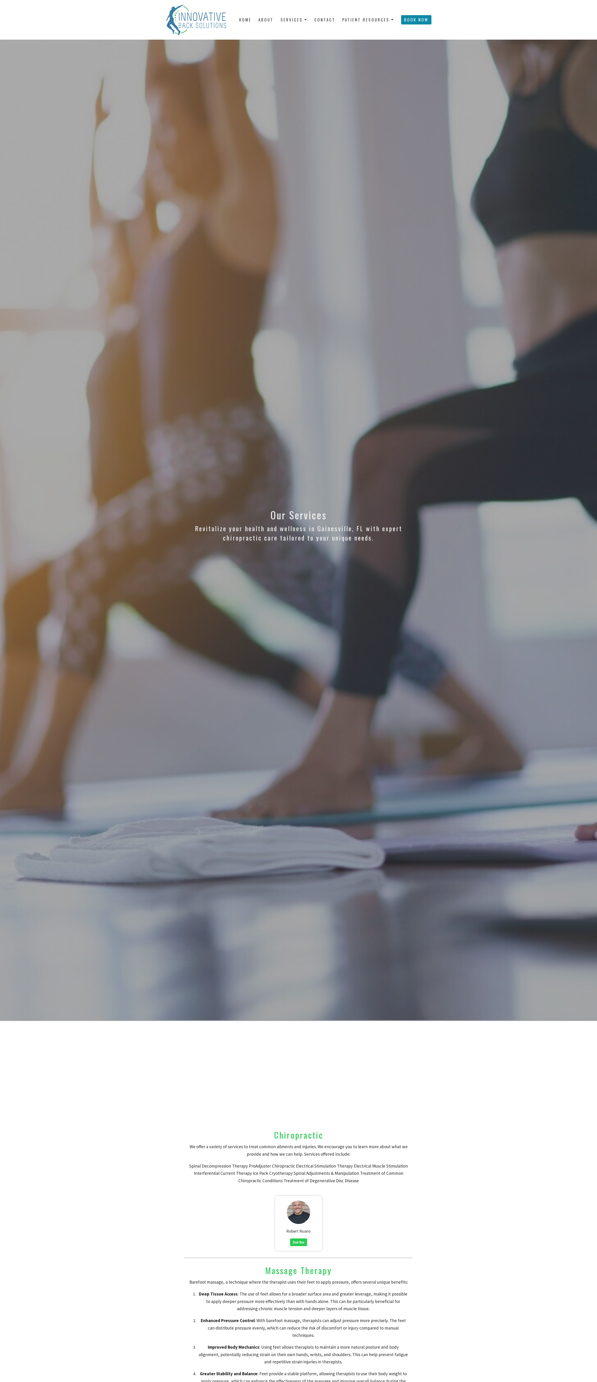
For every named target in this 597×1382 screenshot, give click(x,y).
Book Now (416, 20)
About (266, 20)
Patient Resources (365, 20)
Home (245, 20)
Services (292, 20)
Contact (324, 20)
